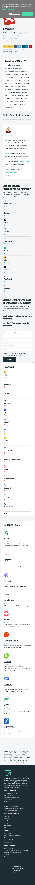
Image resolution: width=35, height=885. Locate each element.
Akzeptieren (27, 14)
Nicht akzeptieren (14, 14)
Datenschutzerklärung (8, 9)
